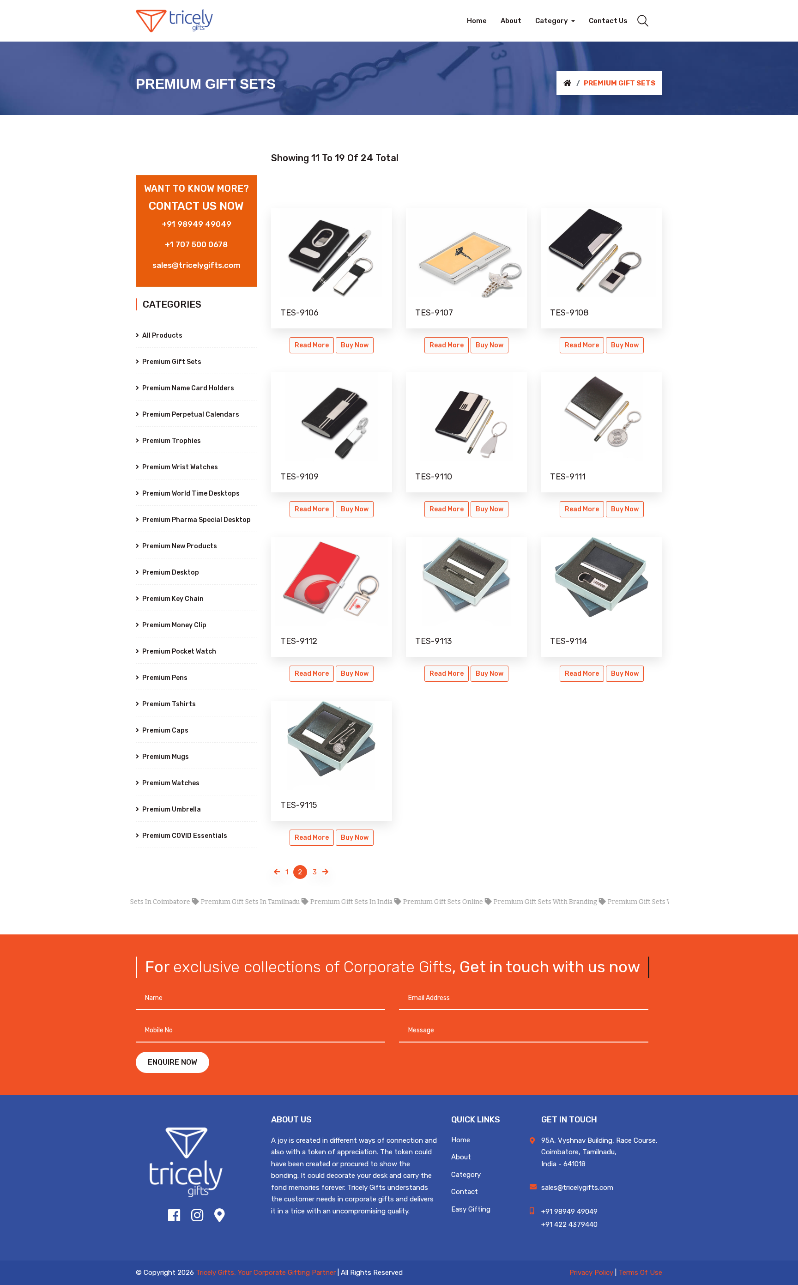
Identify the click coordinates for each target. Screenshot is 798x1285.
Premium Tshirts (168, 704)
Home (460, 1140)
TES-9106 (299, 313)
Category (466, 1174)
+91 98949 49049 (196, 224)
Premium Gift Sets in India (324, 902)
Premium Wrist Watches (179, 467)
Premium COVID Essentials (184, 836)
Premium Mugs (165, 757)
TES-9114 (568, 641)
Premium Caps (164, 730)
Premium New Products (179, 546)
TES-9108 (569, 313)
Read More (312, 345)
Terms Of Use (640, 1272)
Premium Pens (164, 678)
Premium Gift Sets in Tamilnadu (223, 902)
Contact (464, 1192)
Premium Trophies (171, 441)
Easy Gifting (470, 1209)
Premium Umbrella (171, 809)
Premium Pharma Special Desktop (196, 520)
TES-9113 (433, 641)
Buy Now (355, 345)
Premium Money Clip (173, 625)
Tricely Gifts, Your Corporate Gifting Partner (266, 1272)
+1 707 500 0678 (196, 244)
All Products (161, 335)
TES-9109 (299, 477)
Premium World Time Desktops (190, 493)
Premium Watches (170, 783)
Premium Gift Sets (171, 362)
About (461, 1157)
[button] (555, 21)
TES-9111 (568, 477)
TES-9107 (434, 313)
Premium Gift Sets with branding (518, 902)
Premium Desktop (170, 572)
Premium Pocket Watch (178, 651)
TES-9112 (298, 641)
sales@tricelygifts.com (196, 265)
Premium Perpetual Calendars (190, 414)
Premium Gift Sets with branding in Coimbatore (655, 902)
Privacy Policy (591, 1272)
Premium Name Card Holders (187, 388)
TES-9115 (298, 805)
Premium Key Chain (172, 599)
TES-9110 (433, 477)
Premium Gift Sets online (416, 902)
